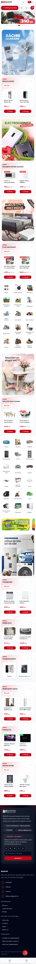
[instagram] (10, 848)
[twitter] (14, 848)
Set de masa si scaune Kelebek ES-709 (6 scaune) (25, 422)
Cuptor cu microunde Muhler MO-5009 (9, 182)
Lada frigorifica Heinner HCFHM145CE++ (24, 602)
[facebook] (6, 848)
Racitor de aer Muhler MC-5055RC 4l (8, 102)
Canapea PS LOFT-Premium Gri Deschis (25, 638)
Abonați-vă (18, 858)
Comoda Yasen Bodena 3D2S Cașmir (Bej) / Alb (9, 638)
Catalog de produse (11, 8)
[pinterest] (18, 848)
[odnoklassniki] (23, 848)
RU (33, 2)
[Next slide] (31, 80)
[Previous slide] (27, 658)
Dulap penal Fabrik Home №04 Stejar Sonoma (25, 709)
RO (29, 2)
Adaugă (10, 111)
